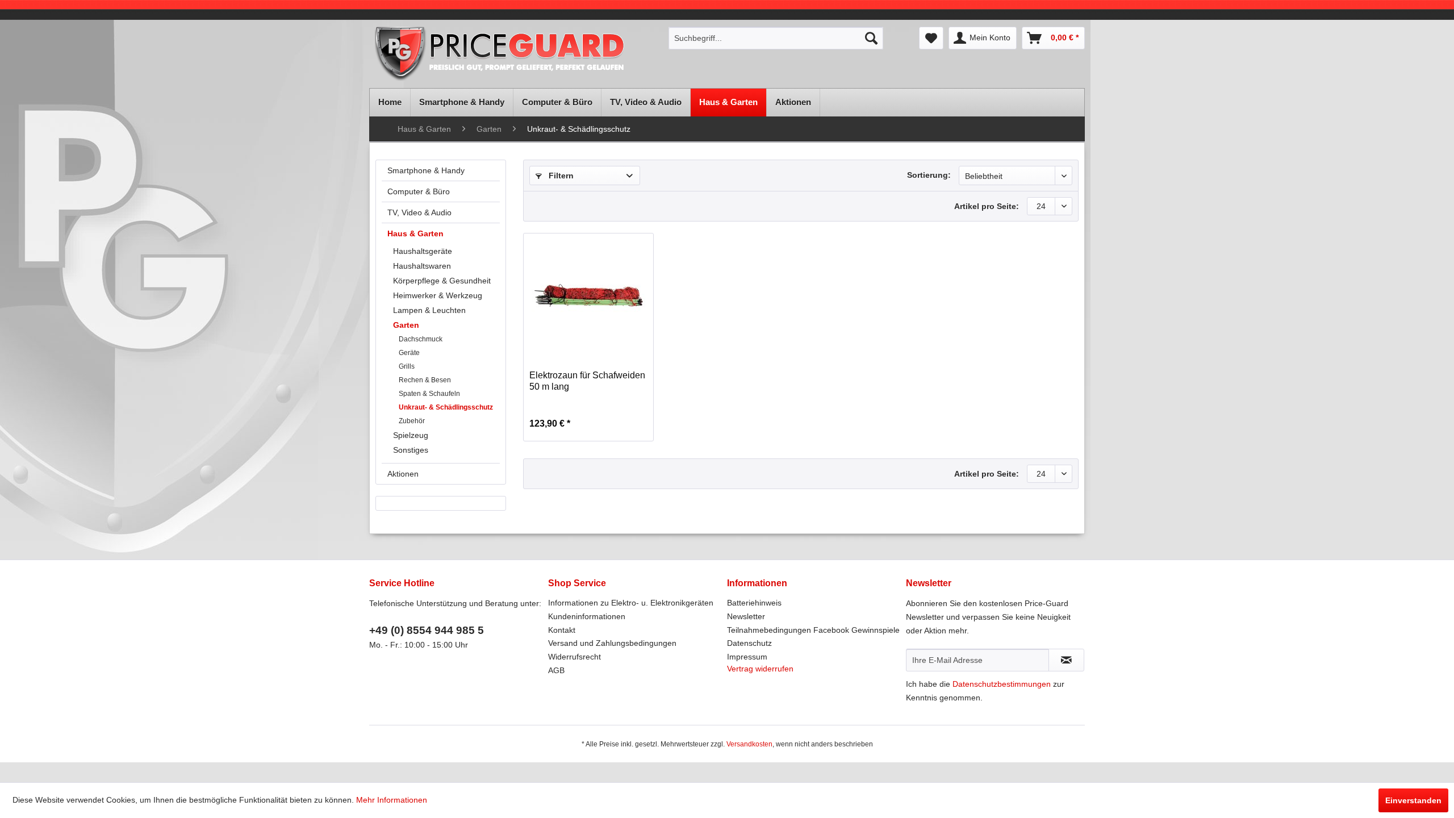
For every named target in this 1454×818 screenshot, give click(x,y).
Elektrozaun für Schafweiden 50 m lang (587, 380)
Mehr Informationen (391, 799)
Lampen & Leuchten (429, 310)
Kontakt (561, 630)
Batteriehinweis (754, 602)
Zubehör (412, 421)
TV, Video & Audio (419, 212)
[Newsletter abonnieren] (1066, 660)
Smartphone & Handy (426, 170)
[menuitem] (775, 38)
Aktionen (403, 473)
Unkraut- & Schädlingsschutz (446, 407)
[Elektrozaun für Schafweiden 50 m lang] (588, 296)
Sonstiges (410, 449)
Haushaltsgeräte (422, 251)
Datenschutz (749, 643)
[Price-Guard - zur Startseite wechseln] (515, 54)
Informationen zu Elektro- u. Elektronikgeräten (630, 602)
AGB (556, 670)
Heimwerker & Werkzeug (437, 295)
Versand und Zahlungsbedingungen (612, 643)
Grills (407, 366)
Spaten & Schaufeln (429, 394)
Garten (406, 324)
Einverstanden (1413, 800)
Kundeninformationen (586, 616)
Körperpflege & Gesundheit (442, 280)
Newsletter (746, 616)
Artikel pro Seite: (986, 206)
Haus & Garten (415, 233)
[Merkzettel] (931, 38)
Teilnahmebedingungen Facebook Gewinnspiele (813, 630)
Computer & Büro (418, 191)
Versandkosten (749, 744)
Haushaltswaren (422, 265)
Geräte (409, 353)
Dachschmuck (420, 339)
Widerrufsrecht (574, 656)
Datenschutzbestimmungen (1001, 683)
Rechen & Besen (425, 380)
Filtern (560, 175)
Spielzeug (410, 435)
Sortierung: (929, 175)
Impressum (747, 656)
